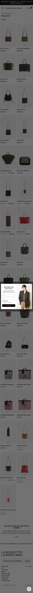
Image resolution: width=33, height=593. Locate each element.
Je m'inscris (8, 305)
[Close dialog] (31, 285)
